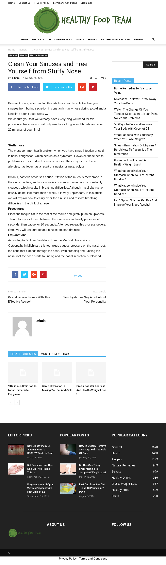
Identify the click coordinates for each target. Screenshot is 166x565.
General (139, 39)
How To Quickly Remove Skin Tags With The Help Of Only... (92, 450)
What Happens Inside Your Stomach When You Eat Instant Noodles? (134, 175)
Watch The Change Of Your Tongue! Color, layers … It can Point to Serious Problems (136, 114)
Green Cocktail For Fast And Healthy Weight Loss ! (91, 390)
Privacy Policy (41, 2)
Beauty (92, 39)
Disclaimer (86, 2)
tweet (78, 275)
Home (11, 2)
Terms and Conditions (65, 2)
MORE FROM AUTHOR (55, 354)
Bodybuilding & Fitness (115, 39)
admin (16, 77)
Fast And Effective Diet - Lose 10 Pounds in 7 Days (92, 488)
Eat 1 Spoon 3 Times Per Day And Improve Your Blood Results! (135, 202)
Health (36, 39)
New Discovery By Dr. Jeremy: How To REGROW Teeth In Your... (40, 450)
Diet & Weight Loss (60, 39)
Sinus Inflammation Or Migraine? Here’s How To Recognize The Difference (135, 150)
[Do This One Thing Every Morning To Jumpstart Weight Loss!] (68, 469)
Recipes (117, 459)
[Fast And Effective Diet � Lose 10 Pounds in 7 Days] (68, 488)
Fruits (80, 39)
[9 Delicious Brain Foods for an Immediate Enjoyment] (23, 372)
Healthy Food (120, 490)
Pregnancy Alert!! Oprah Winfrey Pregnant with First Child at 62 (40, 488)
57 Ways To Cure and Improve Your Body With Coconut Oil (133, 126)
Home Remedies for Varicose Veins (133, 90)
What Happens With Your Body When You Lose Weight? (133, 137)
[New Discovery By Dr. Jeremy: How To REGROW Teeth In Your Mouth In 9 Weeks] (16, 449)
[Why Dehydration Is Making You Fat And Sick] (57, 372)
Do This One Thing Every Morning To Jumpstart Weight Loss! (92, 469)
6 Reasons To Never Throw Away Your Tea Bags (135, 101)
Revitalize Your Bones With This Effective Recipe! (29, 299)
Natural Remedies (38, 55)
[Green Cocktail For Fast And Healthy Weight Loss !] (91, 372)
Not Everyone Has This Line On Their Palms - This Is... (40, 469)
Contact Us (24, 2)
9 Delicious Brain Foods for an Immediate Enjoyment (22, 390)
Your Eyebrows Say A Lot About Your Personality (84, 299)
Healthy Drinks (121, 477)
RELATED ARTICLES (23, 354)
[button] (153, 39)
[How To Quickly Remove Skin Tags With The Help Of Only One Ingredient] (68, 449)
